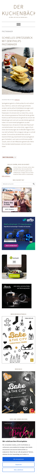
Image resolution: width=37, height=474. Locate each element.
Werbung (17, 99)
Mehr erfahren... (6, 176)
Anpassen (18, 464)
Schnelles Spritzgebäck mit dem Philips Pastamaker (17, 41)
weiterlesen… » (9, 157)
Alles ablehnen (18, 470)
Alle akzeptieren (18, 459)
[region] (18, 456)
